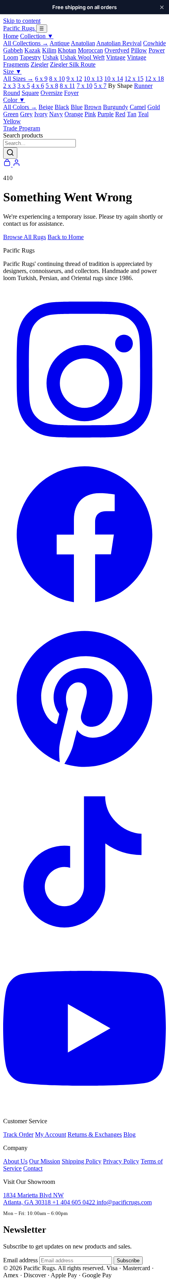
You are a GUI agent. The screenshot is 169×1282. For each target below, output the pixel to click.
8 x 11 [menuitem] (67, 85)
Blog (129, 1134)
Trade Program (21, 128)
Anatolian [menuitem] (83, 43)
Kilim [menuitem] (49, 50)
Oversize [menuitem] (51, 92)
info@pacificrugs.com (124, 1202)
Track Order (18, 1134)
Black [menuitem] (62, 107)
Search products (23, 135)
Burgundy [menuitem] (115, 107)
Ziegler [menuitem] (39, 64)
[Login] (16, 164)
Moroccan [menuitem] (90, 50)
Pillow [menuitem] (139, 50)
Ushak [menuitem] (50, 57)
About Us (15, 1161)
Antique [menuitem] (60, 43)
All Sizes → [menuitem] (18, 78)
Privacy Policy (121, 1161)
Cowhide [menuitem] (154, 43)
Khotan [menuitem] (67, 50)
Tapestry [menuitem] (30, 57)
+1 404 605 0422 (74, 1202)
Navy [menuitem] (56, 114)
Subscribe (128, 1260)
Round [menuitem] (11, 92)
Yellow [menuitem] (12, 121)
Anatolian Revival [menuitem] (118, 43)
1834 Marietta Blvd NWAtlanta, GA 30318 (33, 1199)
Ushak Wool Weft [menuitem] (82, 57)
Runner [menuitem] (143, 85)
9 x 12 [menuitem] (74, 78)
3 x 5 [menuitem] (23, 85)
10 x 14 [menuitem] (113, 78)
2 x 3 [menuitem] (9, 85)
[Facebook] (84, 613)
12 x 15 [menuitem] (134, 78)
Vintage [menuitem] (115, 57)
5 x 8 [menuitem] (52, 85)
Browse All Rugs (24, 237)
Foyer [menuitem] (71, 92)
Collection (36, 36)
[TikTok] (84, 943)
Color (14, 100)
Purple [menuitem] (105, 114)
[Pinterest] (84, 778)
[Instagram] (84, 449)
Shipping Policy (81, 1161)
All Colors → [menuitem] (20, 107)
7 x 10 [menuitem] (84, 85)
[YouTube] (84, 1107)
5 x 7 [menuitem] (100, 85)
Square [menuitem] (30, 92)
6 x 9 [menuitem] (41, 78)
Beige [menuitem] (46, 107)
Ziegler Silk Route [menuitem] (73, 64)
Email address (20, 1260)
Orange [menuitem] (73, 114)
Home (10, 36)
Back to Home (66, 237)
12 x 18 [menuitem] (154, 78)
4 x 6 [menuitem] (37, 85)
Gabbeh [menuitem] (13, 50)
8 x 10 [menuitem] (57, 78)
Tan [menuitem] (131, 114)
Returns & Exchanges (95, 1134)
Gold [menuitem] (153, 107)
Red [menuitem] (120, 114)
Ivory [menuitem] (41, 114)
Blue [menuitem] (77, 107)
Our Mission (44, 1161)
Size (12, 71)
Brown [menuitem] (92, 107)
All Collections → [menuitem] (25, 43)
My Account (50, 1134)
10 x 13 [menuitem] (93, 78)
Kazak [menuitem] (32, 50)
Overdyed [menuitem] (117, 50)
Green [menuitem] (10, 114)
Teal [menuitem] (143, 114)
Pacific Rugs (19, 28)
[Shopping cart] (8, 164)
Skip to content (21, 20)
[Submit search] (10, 153)
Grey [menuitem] (26, 114)
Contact (32, 1168)
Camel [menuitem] (138, 107)
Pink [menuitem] (90, 114)
